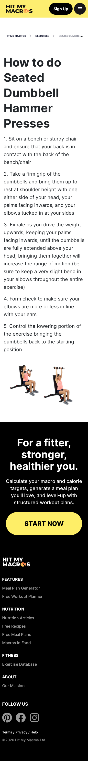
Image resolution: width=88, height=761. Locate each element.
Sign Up (61, 8)
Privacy (21, 732)
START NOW (44, 523)
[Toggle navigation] (80, 9)
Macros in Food (16, 642)
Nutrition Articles (18, 617)
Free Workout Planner (22, 596)
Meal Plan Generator (21, 588)
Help (34, 732)
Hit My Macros (16, 35)
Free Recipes (14, 626)
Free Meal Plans (16, 634)
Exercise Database (19, 664)
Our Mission (13, 685)
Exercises (42, 35)
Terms (7, 732)
